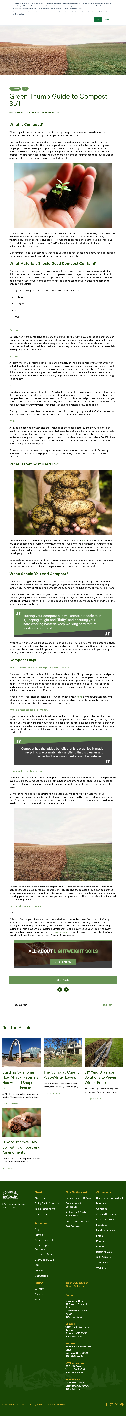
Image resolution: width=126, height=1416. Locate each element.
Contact (39, 1270)
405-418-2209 (73, 1336)
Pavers (100, 1241)
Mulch (99, 1235)
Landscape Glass (105, 1230)
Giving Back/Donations (47, 1203)
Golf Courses (72, 1226)
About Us (40, 1198)
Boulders (101, 1203)
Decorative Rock (105, 1219)
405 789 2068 (9, 1208)
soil (84, 540)
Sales (37, 1299)
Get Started (41, 1275)
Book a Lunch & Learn (46, 1240)
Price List (39, 1294)
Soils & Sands (103, 1257)
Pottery (100, 1246)
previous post (21, 1005)
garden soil (61, 932)
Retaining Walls (104, 1251)
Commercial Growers (77, 1221)
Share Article (63, 980)
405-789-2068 (74, 1316)
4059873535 (72, 1389)
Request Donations (45, 1208)
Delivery (39, 1288)
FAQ (37, 1265)
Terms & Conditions (56, 1404)
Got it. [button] (98, 20)
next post (107, 1005)
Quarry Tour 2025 (44, 1259)
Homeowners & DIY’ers (78, 1198)
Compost (101, 1208)
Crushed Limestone (107, 1214)
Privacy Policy (36, 1404)
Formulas (40, 1234)
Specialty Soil (103, 1262)
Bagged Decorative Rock (110, 1198)
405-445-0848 (74, 1372)
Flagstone (101, 1224)
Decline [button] (107, 20)
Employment (42, 1214)
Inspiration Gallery (44, 1254)
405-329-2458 (74, 1356)
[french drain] (104, 1066)
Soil (25, 89)
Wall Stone (102, 1268)
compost (15, 89)
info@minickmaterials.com (13, 1204)
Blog (37, 1229)
